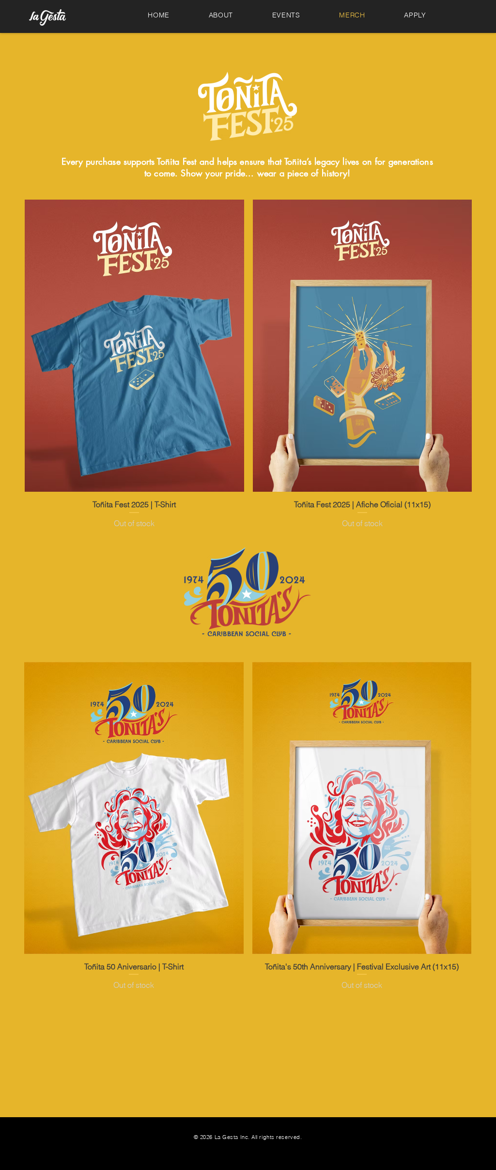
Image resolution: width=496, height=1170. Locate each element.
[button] (415, 15)
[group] (248, 364)
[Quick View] (134, 346)
